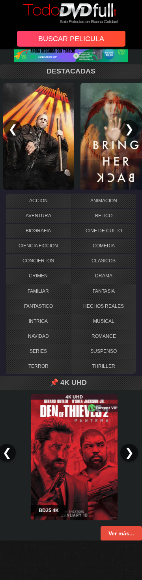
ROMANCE (104, 336)
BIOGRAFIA (38, 231)
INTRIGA (38, 321)
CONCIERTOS (38, 261)
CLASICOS (104, 261)
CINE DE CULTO (104, 231)
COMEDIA (104, 246)
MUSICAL (103, 321)
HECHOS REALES (103, 306)
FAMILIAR (38, 291)
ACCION (38, 200)
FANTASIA (104, 291)
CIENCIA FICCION (38, 246)
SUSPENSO (103, 351)
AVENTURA (38, 215)
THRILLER (103, 366)
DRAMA (103, 276)
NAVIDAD (38, 336)
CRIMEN (38, 276)
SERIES (38, 351)
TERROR (38, 366)
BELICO (103, 215)
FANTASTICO (38, 306)
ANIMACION (103, 200)
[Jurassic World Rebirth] (67, 136)
